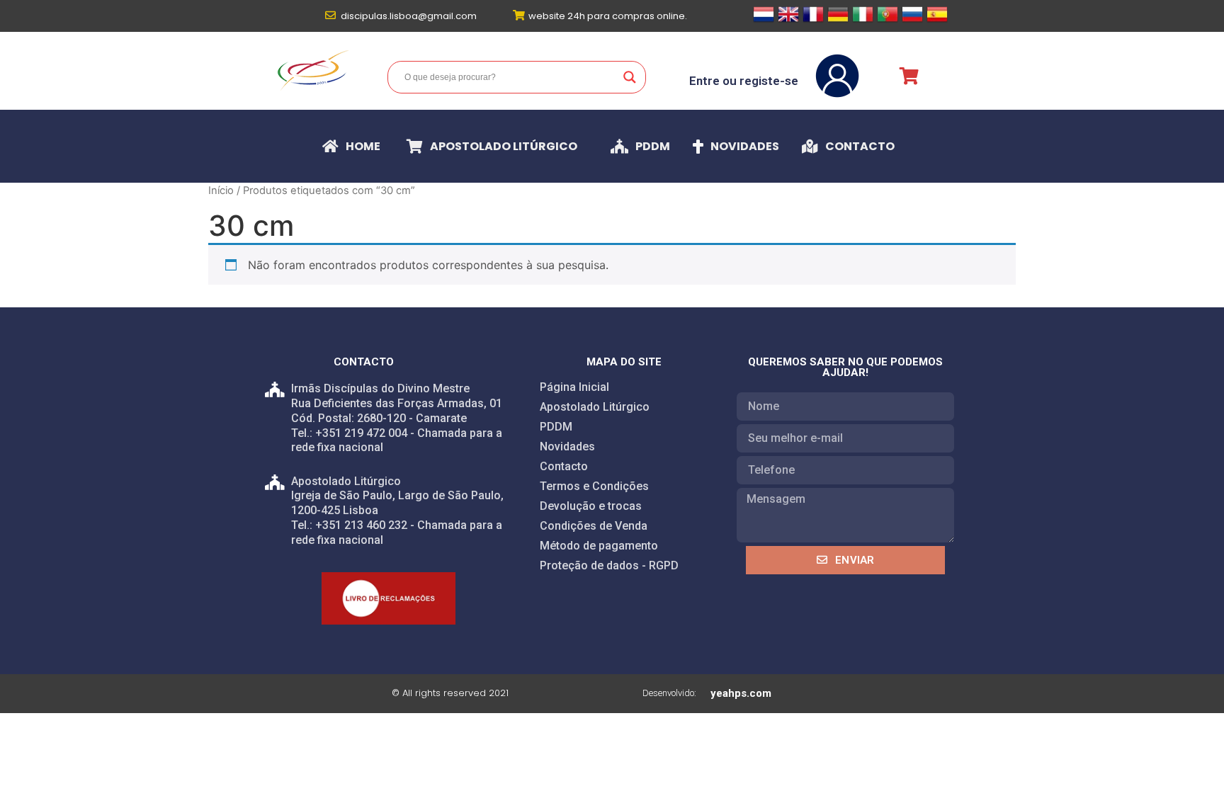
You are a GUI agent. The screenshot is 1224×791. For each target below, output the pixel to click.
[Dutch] (763, 20)
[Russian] (912, 20)
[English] (788, 20)
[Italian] (862, 20)
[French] (813, 20)
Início (221, 190)
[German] (838, 20)
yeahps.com (740, 693)
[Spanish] (937, 20)
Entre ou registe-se (743, 81)
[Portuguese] (887, 20)
